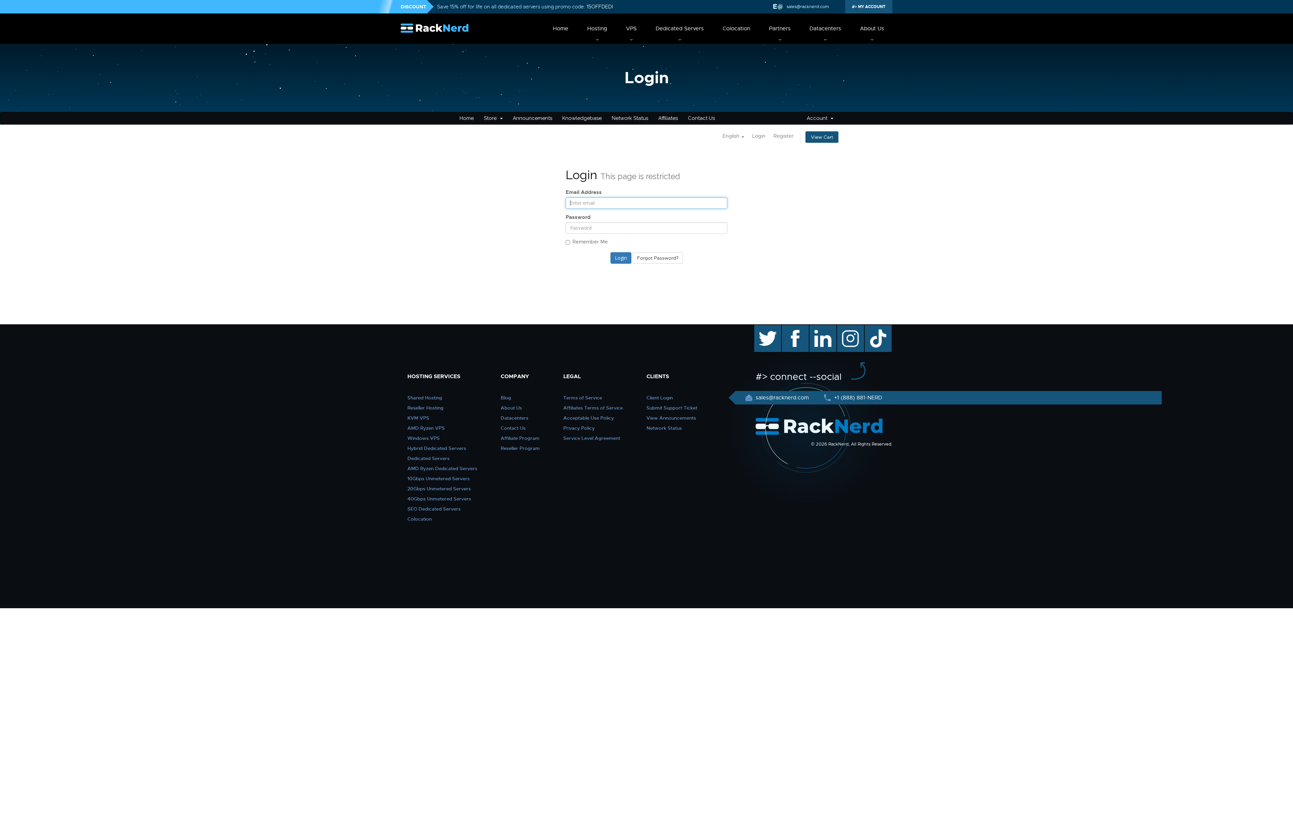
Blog (506, 398)
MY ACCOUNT (871, 6)
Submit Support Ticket (671, 408)
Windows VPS (423, 438)
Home (560, 28)
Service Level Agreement (591, 438)
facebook (794, 328)
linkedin (819, 328)
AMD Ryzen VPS (426, 428)
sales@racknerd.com (808, 6)
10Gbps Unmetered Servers (438, 479)
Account (818, 118)
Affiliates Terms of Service (593, 408)
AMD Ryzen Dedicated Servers (442, 468)
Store (491, 118)
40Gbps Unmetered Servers (439, 499)
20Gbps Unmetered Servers (439, 489)
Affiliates (668, 118)
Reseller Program (520, 448)
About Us (872, 28)
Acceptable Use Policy (588, 418)
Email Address (584, 192)
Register (783, 136)
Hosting (597, 28)
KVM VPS (418, 418)
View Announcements (671, 418)
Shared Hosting (424, 398)
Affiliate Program (520, 438)
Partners (780, 28)
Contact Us (701, 118)
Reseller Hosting (425, 408)
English (732, 136)
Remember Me (590, 242)
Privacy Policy (579, 428)
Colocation (736, 28)
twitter (762, 328)
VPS (631, 28)
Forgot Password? (657, 258)
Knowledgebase (582, 118)
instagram (849, 328)
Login (758, 136)
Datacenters (825, 28)
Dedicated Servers (680, 28)
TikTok (873, 328)
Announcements (532, 118)
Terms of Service (582, 398)
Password (578, 217)
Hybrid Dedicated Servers (436, 448)
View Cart (822, 137)
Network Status (630, 118)
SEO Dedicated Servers (434, 509)
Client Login (659, 398)
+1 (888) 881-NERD (857, 397)
